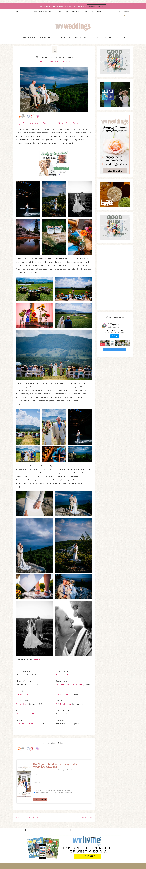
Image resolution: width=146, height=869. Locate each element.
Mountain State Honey (26, 723)
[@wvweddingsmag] (104, 326)
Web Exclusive (66, 61)
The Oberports (39, 659)
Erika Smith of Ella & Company (69, 684)
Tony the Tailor (63, 675)
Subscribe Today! (96, 6)
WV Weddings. (73, 26)
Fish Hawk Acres (63, 704)
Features (39, 61)
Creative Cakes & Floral (26, 714)
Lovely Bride (22, 704)
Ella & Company (63, 694)
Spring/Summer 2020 (52, 61)
